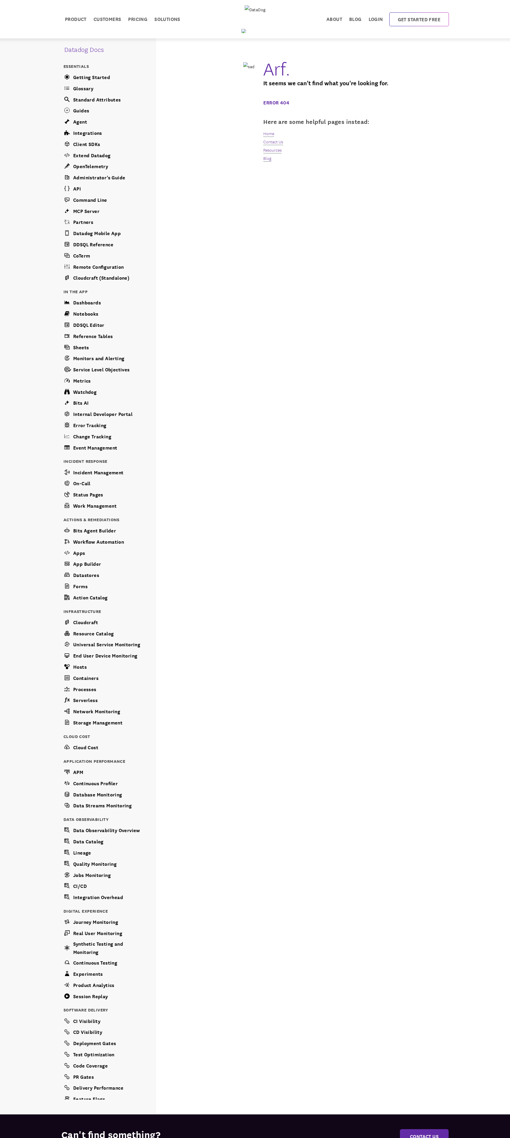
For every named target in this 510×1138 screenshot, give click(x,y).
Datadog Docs (84, 49)
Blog (355, 18)
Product (75, 18)
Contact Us (273, 141)
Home (268, 133)
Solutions (167, 18)
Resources (272, 150)
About (334, 18)
